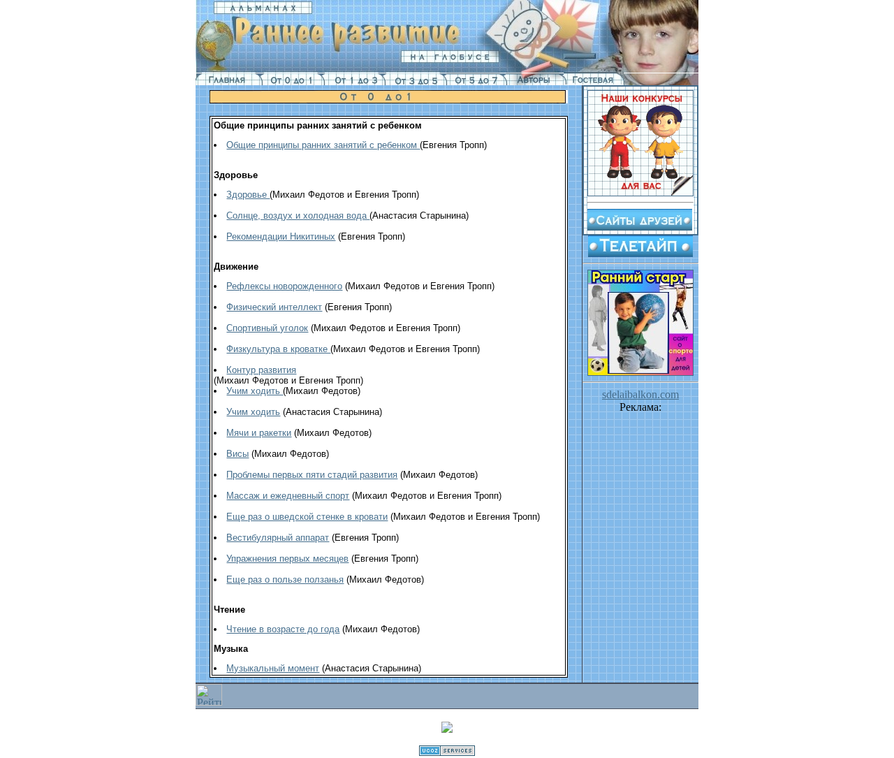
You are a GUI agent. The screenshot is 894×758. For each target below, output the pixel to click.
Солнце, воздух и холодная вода (297, 215)
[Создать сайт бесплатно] (447, 752)
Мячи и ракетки (258, 433)
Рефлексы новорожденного (284, 286)
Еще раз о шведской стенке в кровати (307, 516)
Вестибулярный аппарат (277, 537)
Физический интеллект (274, 307)
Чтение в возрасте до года (282, 629)
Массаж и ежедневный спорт (287, 495)
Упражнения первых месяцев (287, 558)
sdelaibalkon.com (640, 394)
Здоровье (248, 194)
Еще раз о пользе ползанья (285, 579)
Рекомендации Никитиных (280, 236)
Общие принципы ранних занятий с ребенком (323, 145)
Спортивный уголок (267, 328)
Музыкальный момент (272, 668)
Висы (237, 454)
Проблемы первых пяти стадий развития (311, 474)
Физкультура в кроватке (278, 349)
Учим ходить (254, 391)
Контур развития (261, 370)
